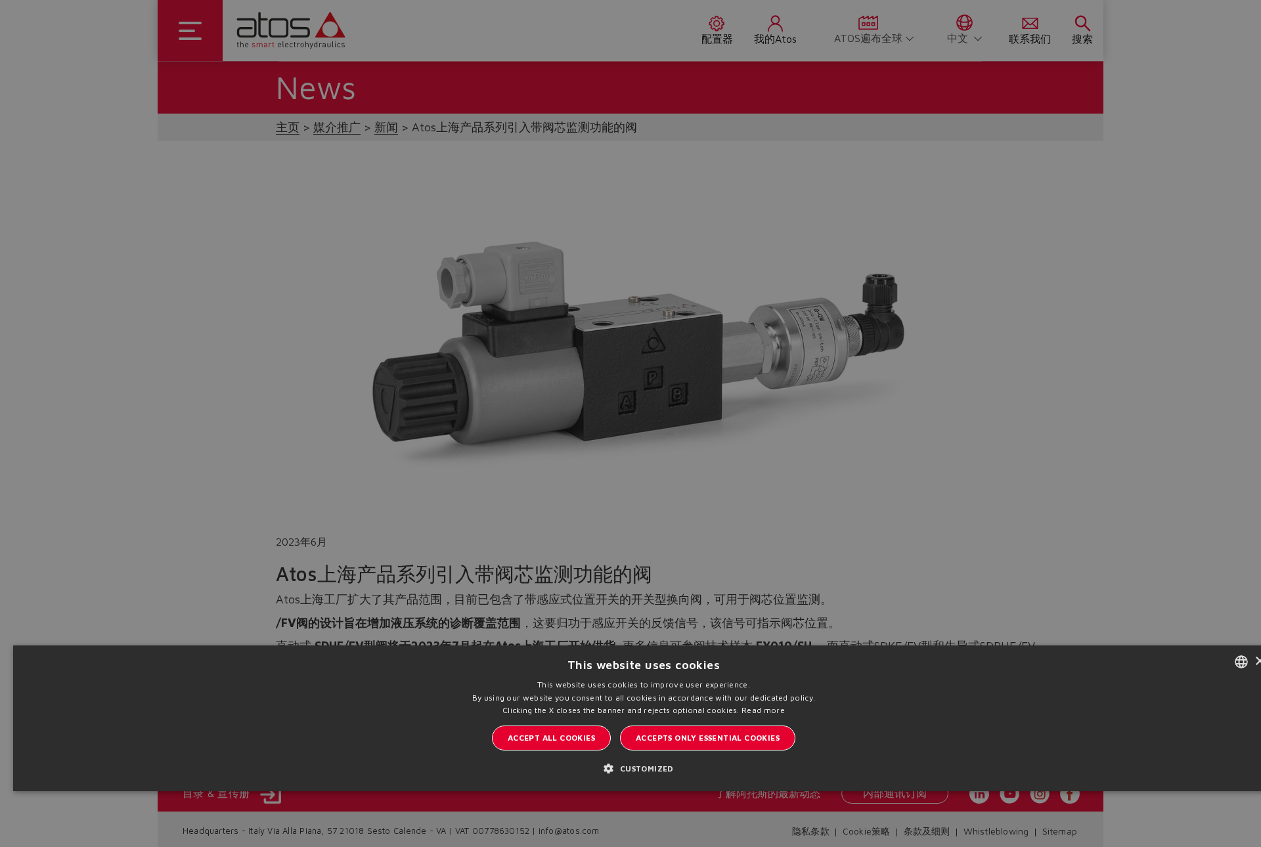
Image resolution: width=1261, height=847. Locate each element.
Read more (763, 710)
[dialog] (630, 423)
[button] (643, 767)
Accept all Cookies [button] (551, 738)
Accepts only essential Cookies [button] (708, 738)
